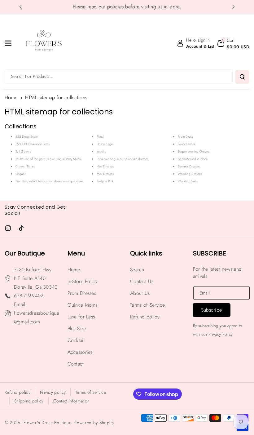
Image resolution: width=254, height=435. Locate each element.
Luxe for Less (81, 316)
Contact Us (141, 281)
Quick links (146, 253)
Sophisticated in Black (193, 159)
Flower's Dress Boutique (48, 422)
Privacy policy (53, 392)
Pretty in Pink (105, 181)
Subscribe (209, 253)
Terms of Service (147, 304)
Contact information (71, 401)
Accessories (80, 352)
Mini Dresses (105, 166)
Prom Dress (185, 136)
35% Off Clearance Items (32, 144)
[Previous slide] (20, 7)
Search (137, 269)
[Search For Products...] (242, 77)
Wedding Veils (188, 181)
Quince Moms (83, 304)
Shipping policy (29, 401)
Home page (105, 144)
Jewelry (101, 151)
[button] (11, 43)
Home (11, 97)
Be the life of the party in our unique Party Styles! (48, 159)
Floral (100, 136)
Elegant (20, 173)
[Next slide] (233, 7)
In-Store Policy (83, 281)
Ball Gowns (23, 151)
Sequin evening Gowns (193, 151)
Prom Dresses (82, 293)
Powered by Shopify (94, 422)
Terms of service (90, 392)
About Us (140, 293)
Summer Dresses (189, 166)
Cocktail (76, 340)
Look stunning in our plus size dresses (122, 159)
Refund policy (145, 316)
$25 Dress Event (26, 136)
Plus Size (77, 328)
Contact (76, 363)
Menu (76, 253)
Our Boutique (25, 253)
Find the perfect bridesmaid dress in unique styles (49, 181)
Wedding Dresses (190, 173)
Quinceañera (186, 144)
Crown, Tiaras (25, 166)
